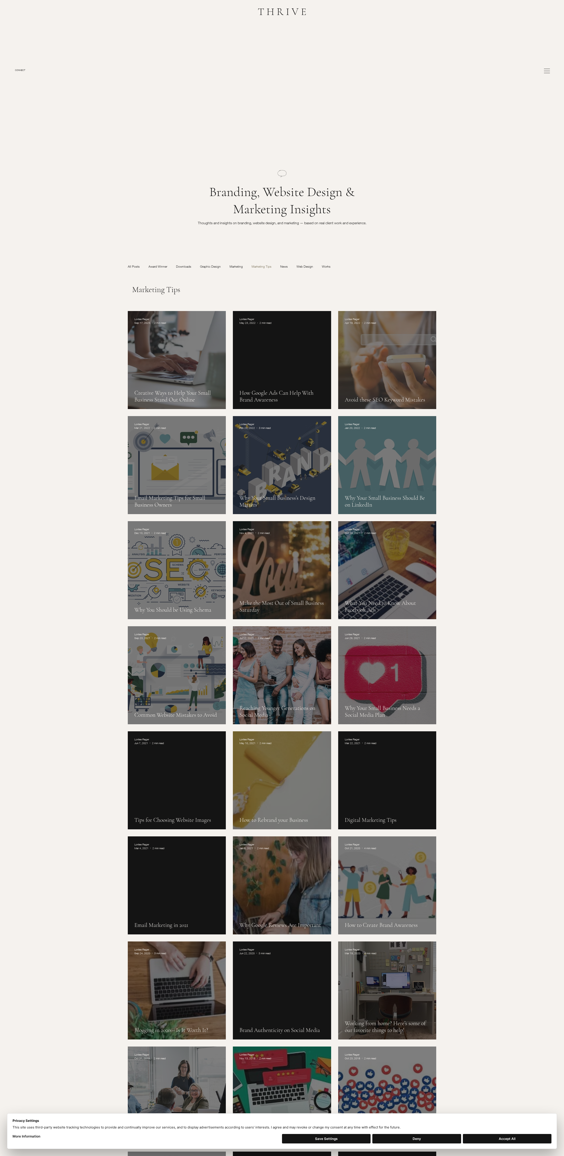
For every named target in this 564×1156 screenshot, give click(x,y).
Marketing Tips (261, 266)
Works (326, 266)
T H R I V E (282, 12)
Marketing (236, 266)
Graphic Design (210, 266)
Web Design (305, 266)
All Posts (134, 266)
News (284, 266)
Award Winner (157, 266)
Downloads (183, 266)
